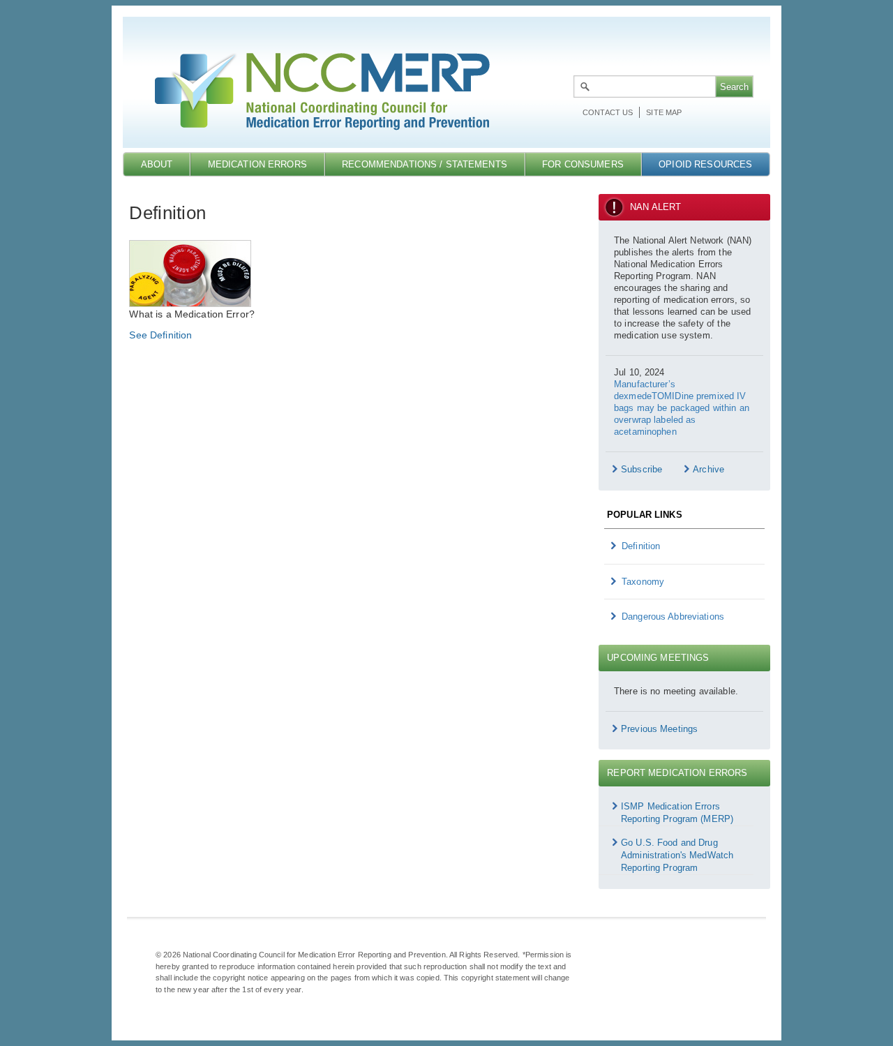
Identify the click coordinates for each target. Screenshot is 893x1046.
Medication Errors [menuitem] (257, 164)
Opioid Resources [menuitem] (705, 164)
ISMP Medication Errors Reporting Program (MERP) (677, 812)
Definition (641, 546)
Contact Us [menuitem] (608, 112)
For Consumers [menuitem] (583, 164)
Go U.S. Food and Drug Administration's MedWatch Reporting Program (677, 855)
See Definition (160, 335)
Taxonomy (643, 581)
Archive (708, 469)
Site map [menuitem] (664, 112)
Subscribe (641, 469)
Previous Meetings (659, 729)
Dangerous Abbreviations (673, 616)
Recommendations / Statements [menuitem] (424, 164)
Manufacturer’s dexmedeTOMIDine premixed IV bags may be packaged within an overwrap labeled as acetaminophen (681, 408)
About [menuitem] (157, 164)
